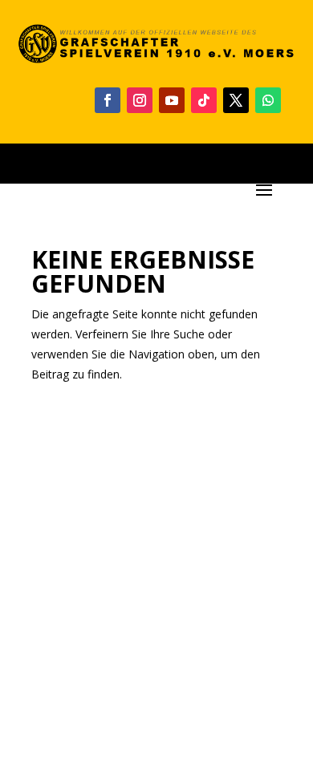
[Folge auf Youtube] (172, 100)
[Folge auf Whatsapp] (268, 100)
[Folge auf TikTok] (204, 100)
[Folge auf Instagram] (139, 100)
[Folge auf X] (236, 100)
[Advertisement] (156, 574)
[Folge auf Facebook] (107, 100)
